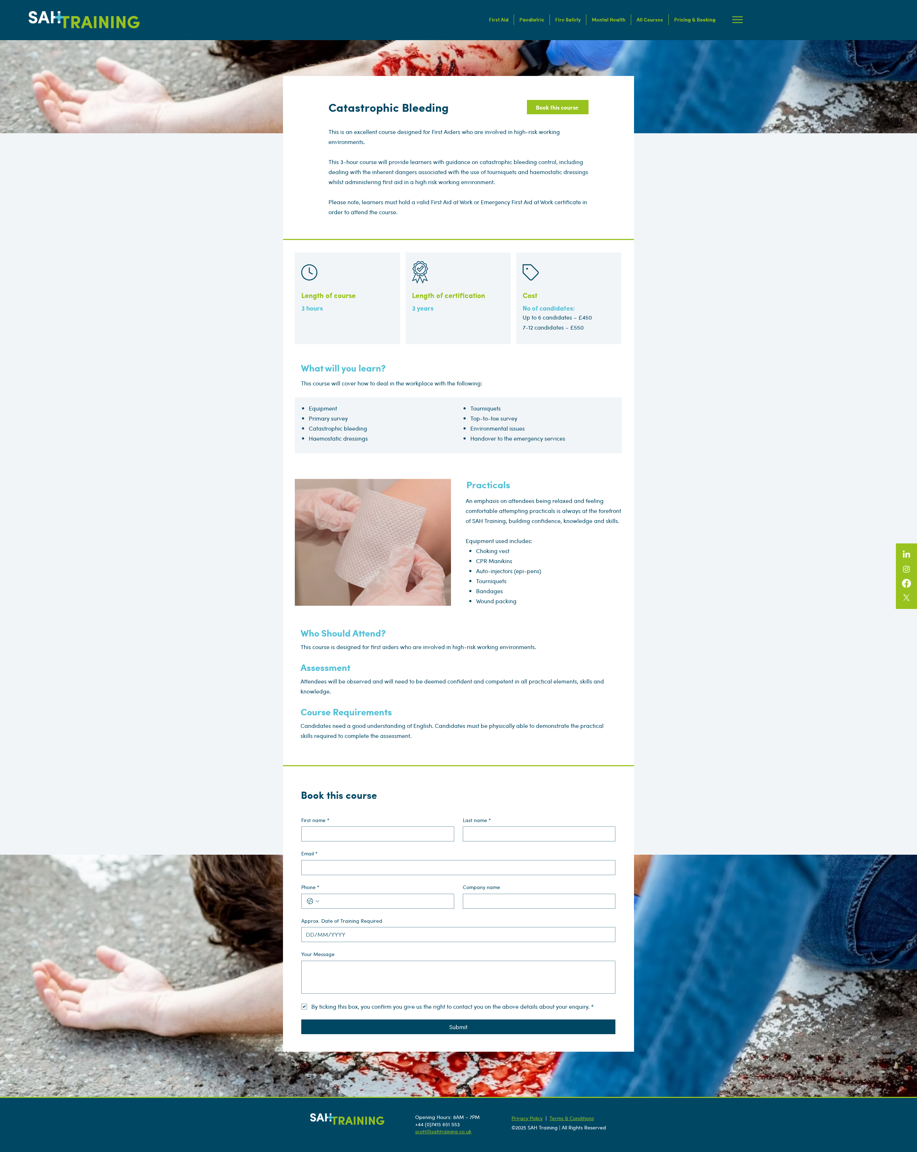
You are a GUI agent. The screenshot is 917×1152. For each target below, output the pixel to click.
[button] (499, 19)
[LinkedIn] (906, 554)
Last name (477, 820)
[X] (906, 597)
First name (315, 820)
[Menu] (738, 19)
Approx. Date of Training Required (341, 920)
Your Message (318, 954)
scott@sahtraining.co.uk (443, 1131)
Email (309, 853)
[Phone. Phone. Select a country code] (313, 901)
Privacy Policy (527, 1118)
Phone (310, 887)
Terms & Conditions (571, 1118)
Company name (481, 887)
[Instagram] (906, 569)
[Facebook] (906, 583)
